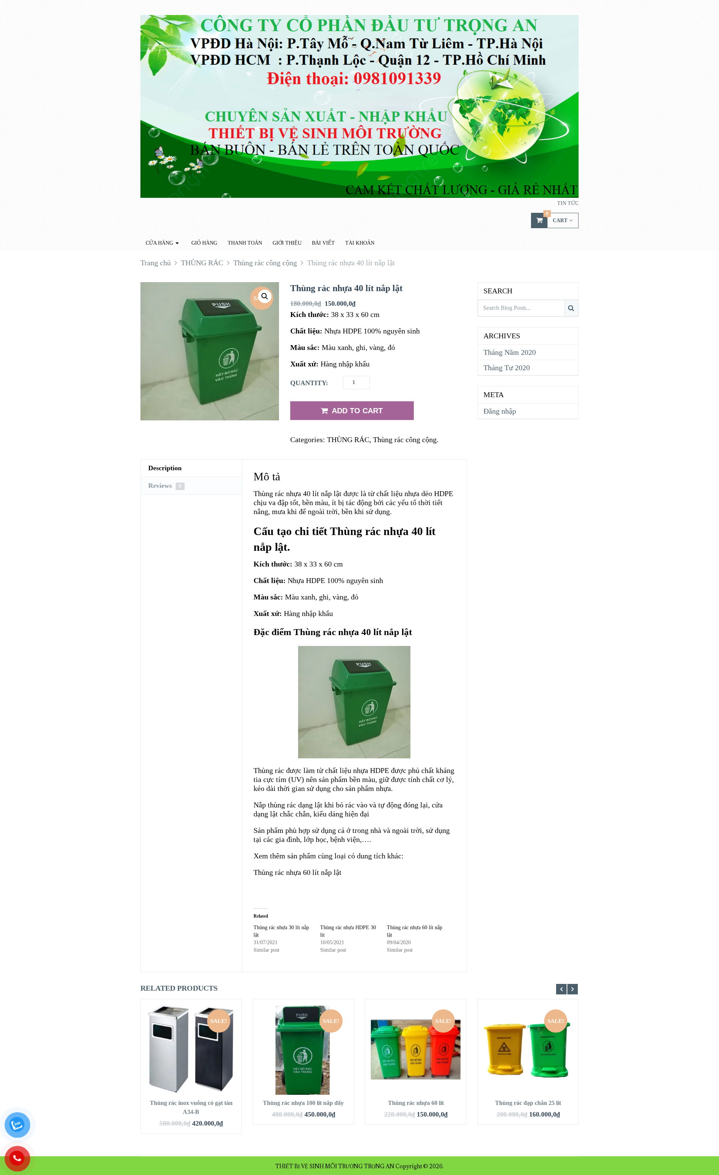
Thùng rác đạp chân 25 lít (528, 1103)
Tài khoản (359, 243)
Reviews (164, 485)
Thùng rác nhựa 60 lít (416, 1103)
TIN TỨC (568, 203)
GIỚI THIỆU (287, 243)
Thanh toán (245, 243)
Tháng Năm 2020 (509, 352)
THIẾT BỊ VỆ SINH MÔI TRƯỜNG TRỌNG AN (334, 1166)
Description (165, 468)
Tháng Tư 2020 (506, 367)
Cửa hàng (159, 243)
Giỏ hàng (204, 243)
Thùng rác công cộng (405, 439)
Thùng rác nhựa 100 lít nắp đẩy (303, 1103)
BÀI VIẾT (323, 243)
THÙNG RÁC (348, 439)
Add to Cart (357, 411)
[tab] (191, 468)
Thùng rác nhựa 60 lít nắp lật (298, 872)
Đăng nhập (499, 411)
